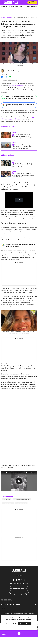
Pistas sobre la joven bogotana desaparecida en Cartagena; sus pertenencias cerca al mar (23, 146)
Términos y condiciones (10, 615)
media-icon (19, 633)
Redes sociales (21, 503)
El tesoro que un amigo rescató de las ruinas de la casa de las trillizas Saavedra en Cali (24, 174)
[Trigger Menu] (2, 2)
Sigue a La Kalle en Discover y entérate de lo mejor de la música (20, 105)
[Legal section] (35, 608)
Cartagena (7, 499)
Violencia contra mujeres (22, 499)
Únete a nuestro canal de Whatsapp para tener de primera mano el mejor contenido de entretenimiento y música (20, 98)
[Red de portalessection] (35, 600)
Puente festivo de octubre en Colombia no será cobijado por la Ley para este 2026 (23, 164)
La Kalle (3, 17)
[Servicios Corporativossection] (35, 604)
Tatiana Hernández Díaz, (16, 86)
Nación (14, 161)
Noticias (9, 17)
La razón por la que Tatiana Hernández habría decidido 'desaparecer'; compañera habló (22, 136)
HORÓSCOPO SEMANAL (16, 6)
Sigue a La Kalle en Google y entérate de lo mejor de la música (20, 245)
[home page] (19, 570)
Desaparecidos (8, 503)
